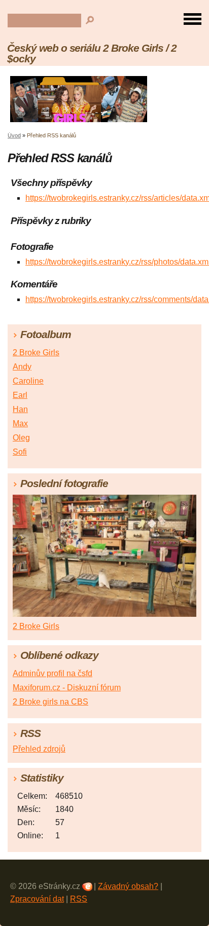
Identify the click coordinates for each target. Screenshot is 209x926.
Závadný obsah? (128, 886)
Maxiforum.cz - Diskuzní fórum (67, 687)
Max (20, 423)
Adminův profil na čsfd (52, 673)
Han (20, 409)
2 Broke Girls (36, 352)
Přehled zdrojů (39, 749)
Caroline (28, 381)
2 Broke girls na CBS (50, 701)
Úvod (14, 135)
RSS (78, 899)
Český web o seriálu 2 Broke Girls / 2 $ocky (92, 53)
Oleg (21, 437)
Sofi (20, 452)
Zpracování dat (37, 899)
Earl (20, 395)
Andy (22, 366)
